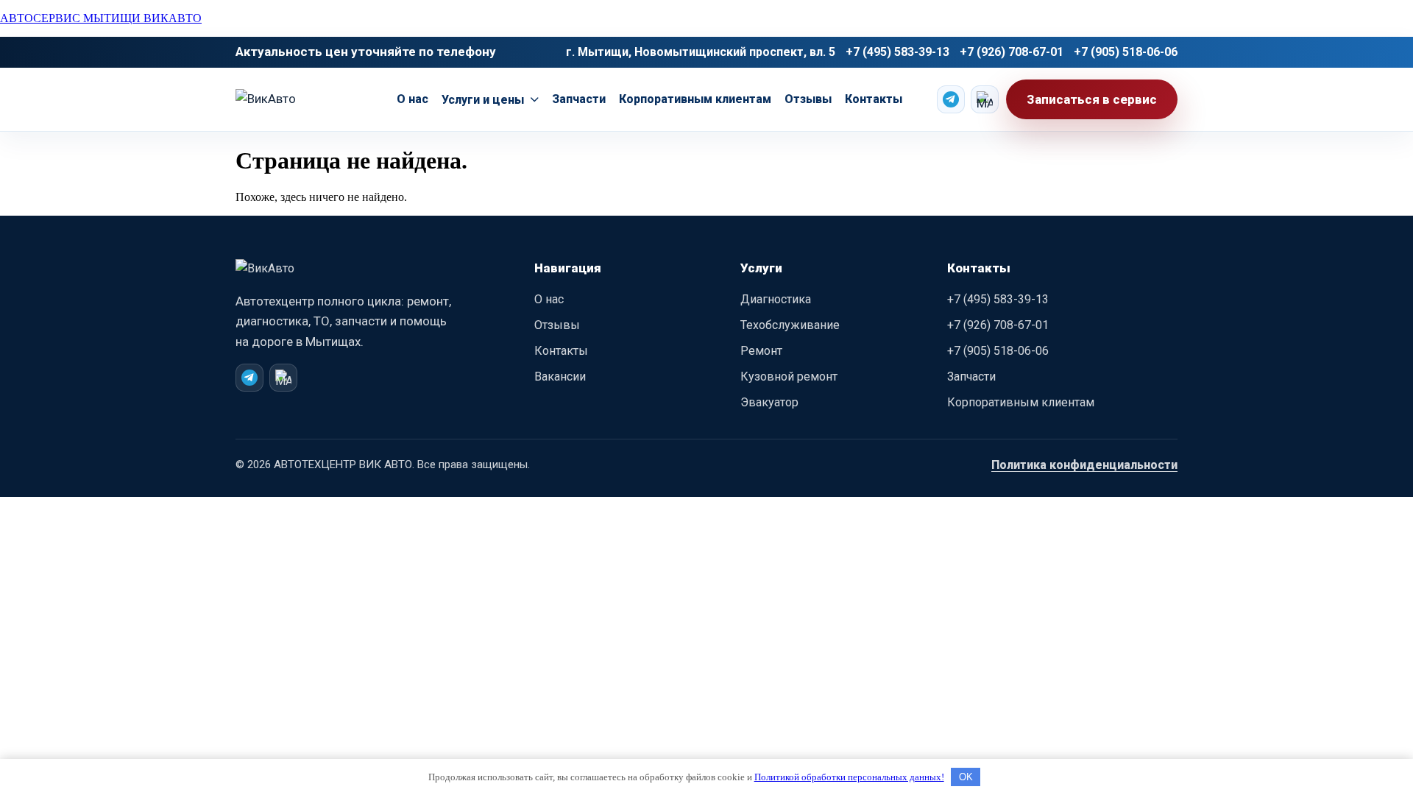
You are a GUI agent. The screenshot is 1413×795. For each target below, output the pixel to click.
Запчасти (579, 99)
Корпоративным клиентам (695, 99)
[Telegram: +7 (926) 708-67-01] (249, 378)
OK (966, 776)
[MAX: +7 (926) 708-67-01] (283, 378)
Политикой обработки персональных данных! (849, 776)
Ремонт (761, 351)
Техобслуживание (790, 325)
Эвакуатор (769, 402)
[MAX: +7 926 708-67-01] (985, 99)
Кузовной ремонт (788, 377)
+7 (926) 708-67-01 (1011, 52)
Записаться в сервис (1092, 99)
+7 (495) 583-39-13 (897, 52)
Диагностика (775, 299)
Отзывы (808, 99)
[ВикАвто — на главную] (298, 275)
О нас (412, 99)
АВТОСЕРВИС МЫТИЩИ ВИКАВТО (101, 18)
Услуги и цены (483, 100)
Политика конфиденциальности (1084, 465)
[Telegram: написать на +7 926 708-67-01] (951, 99)
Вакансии (560, 377)
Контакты (873, 99)
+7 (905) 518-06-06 (1126, 52)
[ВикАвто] (299, 99)
